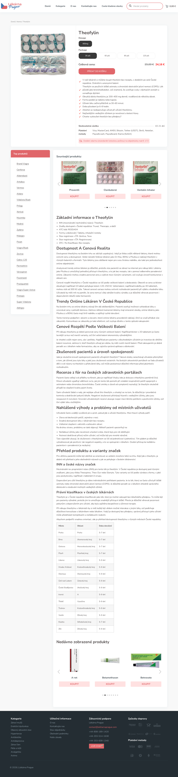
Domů (48, 6)
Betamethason (110, 677)
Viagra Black (22, 247)
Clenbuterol (110, 190)
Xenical (20, 211)
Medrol (20, 223)
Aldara (20, 193)
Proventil (74, 190)
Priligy (20, 205)
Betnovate (146, 677)
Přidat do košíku (96, 71)
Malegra (20, 235)
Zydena (20, 229)
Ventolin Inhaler (146, 190)
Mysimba (21, 217)
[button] (74, 196)
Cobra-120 (22, 259)
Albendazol (22, 175)
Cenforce (21, 169)
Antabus (21, 181)
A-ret (74, 677)
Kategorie (60, 6)
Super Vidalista (24, 301)
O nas (73, 6)
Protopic (20, 295)
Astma (19, 21)
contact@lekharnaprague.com (103, 727)
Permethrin (22, 265)
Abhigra (20, 307)
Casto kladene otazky (112, 6)
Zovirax (20, 253)
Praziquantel (22, 283)
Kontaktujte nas (89, 6)
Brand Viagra (23, 163)
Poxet (19, 241)
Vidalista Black (23, 199)
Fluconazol (22, 277)
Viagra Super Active (26, 289)
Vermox (20, 187)
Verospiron (22, 271)
